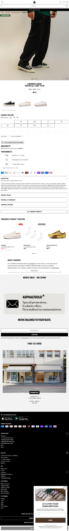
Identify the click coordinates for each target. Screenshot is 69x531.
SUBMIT (50, 520)
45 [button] (21, 133)
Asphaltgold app (5, 478)
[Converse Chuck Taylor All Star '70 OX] (24, 102)
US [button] (14, 117)
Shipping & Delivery (7, 474)
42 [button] (21, 129)
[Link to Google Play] (22, 418)
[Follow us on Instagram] (67, 434)
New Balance (4, 506)
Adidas (3, 499)
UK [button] (17, 117)
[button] (67, 79)
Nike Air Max (4, 491)
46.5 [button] (48, 133)
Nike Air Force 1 (5, 484)
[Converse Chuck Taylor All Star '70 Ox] (8, 102)
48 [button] (61, 133)
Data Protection (5, 461)
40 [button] (48, 125)
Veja (2, 508)
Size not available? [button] (16, 136)
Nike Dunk (4, 489)
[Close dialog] (65, 488)
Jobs (2, 445)
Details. (16, 167)
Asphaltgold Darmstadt (7, 441)
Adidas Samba (5, 485)
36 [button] (21, 122)
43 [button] (48, 129)
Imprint (3, 463)
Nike (2, 504)
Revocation (4, 457)
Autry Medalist (5, 493)
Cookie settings (5, 459)
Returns (3, 476)
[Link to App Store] (7, 418)
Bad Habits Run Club (7, 443)
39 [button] (21, 125)
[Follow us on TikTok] (67, 453)
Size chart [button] (4, 136)
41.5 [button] (7, 129)
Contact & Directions (7, 438)
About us (3, 436)
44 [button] (61, 129)
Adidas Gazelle (5, 487)
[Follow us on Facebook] (67, 472)
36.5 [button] (34, 122)
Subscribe (34, 334)
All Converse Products (34, 211)
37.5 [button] (61, 122)
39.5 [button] (34, 125)
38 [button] (7, 125)
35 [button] (7, 122)
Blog (2, 447)
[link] (34, 2)
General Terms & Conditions (9, 455)
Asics (2, 500)
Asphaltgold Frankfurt (7, 439)
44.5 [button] (7, 133)
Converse (31, 84)
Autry (2, 502)
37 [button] (48, 122)
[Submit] (66, 6)
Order (3, 470)
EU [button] (11, 117)
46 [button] (34, 133)
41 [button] (61, 125)
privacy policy (25, 338)
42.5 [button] (34, 129)
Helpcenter (4, 468)
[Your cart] (67, 2)
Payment (3, 472)
